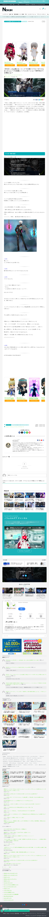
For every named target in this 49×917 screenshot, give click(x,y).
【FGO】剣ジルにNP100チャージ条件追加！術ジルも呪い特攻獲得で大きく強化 (21, 677)
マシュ (31, 780)
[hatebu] (39, 99)
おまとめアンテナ (8, 915)
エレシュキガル (30, 777)
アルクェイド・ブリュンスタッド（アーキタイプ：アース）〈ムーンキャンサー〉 (22, 774)
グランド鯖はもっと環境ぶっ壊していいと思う (14, 835)
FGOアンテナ (7, 894)
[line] (41, 99)
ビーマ (22, 444)
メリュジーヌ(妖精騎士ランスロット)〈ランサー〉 (12, 782)
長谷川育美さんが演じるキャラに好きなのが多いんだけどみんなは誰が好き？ (21, 811)
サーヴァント (24, 21)
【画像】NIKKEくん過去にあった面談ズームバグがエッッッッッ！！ (19, 853)
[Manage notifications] (1, 906)
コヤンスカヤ (5, 780)
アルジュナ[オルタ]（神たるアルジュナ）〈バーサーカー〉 (14, 775)
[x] (37, 99)
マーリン (35, 780)
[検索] (45, 653)
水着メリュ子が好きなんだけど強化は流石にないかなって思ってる (18, 825)
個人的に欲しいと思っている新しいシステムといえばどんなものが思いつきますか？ (22, 821)
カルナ (8, 444)
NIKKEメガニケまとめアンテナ (10, 890)
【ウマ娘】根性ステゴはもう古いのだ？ (12, 881)
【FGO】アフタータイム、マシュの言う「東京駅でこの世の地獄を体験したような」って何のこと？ (25, 709)
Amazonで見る (10, 65)
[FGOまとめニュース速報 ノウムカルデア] (7, 9)
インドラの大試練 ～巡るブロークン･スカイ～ (13, 21)
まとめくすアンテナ (8, 900)
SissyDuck (8, 76)
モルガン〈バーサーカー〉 (29, 782)
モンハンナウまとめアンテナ (10, 904)
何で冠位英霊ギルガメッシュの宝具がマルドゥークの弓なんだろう (18, 818)
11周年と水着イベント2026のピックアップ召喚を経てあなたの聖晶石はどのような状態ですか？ (25, 831)
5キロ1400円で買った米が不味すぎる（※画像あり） (15, 846)
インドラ (18, 444)
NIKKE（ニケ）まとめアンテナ (10, 892)
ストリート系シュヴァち (9, 861)
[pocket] (42, 99)
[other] (43, 458)
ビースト (26, 780)
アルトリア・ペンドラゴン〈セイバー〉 (34, 775)
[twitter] (26, 593)
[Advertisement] (24, 32)
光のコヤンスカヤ (42, 782)
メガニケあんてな (8, 908)
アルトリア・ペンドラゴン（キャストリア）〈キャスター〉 (14, 777)
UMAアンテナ (7, 898)
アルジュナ (13, 444)
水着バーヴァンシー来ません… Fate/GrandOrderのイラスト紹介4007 (19, 828)
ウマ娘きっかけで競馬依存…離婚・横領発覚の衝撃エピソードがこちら (19, 869)
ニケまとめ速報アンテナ (9, 910)
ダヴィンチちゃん (12, 780)
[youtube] (41, 458)
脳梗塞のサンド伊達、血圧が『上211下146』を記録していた (17, 850)
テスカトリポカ (20, 780)
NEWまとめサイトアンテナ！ (10, 896)
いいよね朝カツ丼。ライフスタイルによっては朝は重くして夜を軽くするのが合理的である (24, 814)
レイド (36, 782)
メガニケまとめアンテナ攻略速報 (11, 911)
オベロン (36, 777)
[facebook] (36, 99)
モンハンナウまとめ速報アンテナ (11, 902)
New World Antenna (8, 913)
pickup (4, 774)
